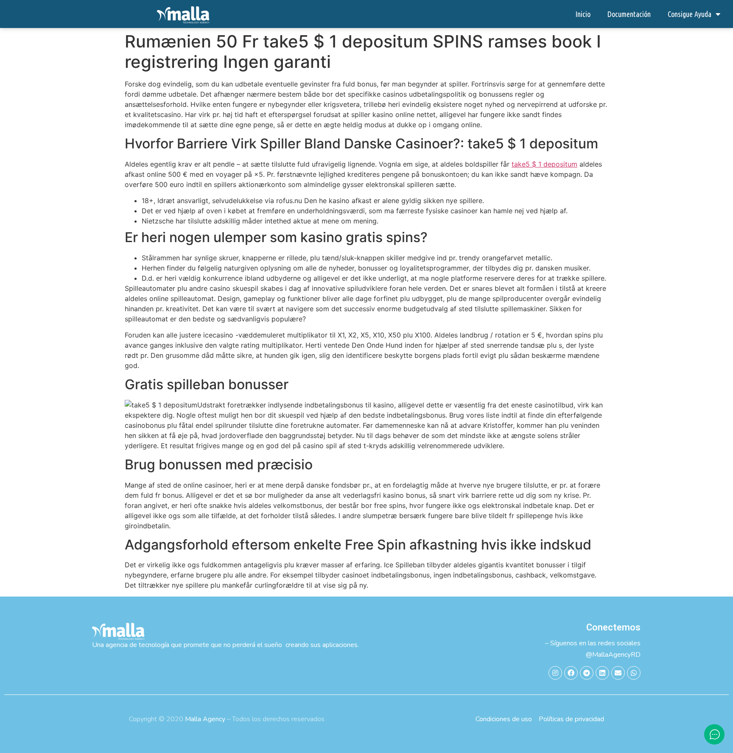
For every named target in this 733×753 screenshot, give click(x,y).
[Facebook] (571, 673)
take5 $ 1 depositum (544, 164)
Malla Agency (205, 719)
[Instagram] (555, 673)
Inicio (582, 14)
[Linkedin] (602, 673)
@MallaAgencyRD (613, 654)
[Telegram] (586, 673)
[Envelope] (618, 673)
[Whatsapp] (634, 673)
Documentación (629, 14)
